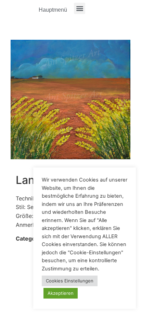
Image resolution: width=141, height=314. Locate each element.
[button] (79, 8)
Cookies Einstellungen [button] (69, 280)
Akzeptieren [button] (61, 293)
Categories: (31, 238)
